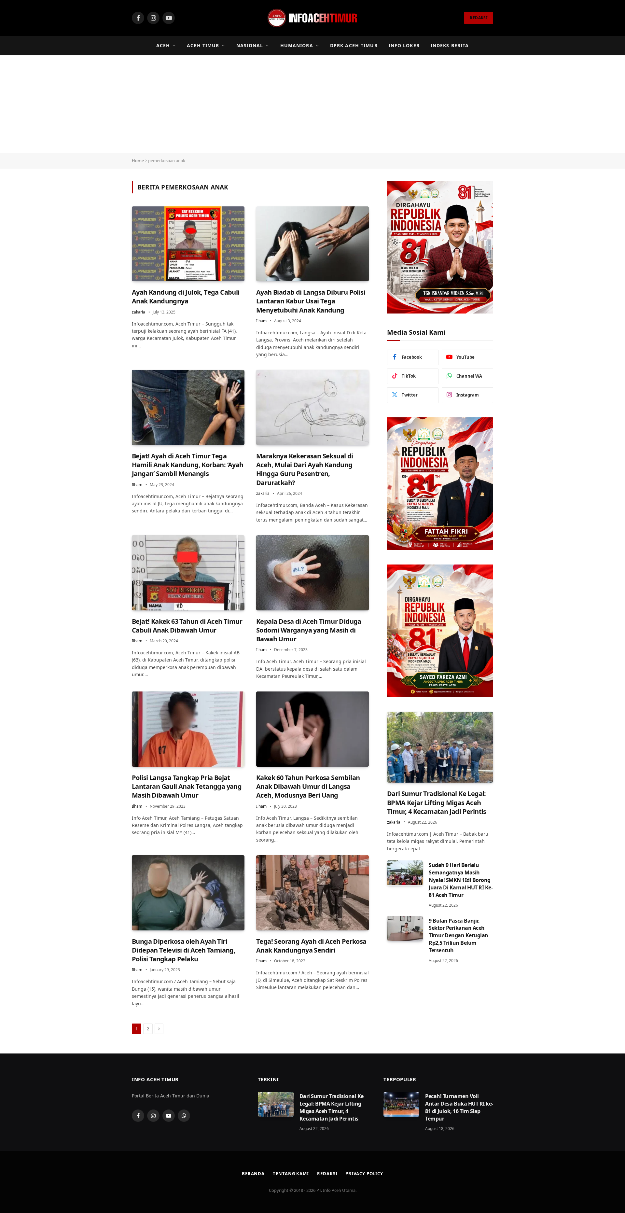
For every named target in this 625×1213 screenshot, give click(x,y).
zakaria (138, 312)
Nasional (249, 45)
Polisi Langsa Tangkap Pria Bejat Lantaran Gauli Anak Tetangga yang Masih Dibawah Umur (187, 786)
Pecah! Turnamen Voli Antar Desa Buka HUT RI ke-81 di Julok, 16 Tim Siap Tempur (459, 1107)
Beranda (253, 1174)
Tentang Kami (291, 1174)
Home (138, 160)
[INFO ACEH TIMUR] (312, 18)
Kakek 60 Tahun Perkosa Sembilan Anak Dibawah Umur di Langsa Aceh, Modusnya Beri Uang (308, 786)
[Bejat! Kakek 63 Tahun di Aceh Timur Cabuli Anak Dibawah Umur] (188, 572)
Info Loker (404, 45)
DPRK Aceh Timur (354, 45)
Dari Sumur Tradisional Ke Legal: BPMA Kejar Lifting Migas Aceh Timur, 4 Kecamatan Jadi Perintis (436, 802)
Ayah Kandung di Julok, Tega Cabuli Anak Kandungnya (186, 296)
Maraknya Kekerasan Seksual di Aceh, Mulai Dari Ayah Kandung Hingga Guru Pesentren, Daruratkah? (304, 469)
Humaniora (296, 45)
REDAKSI (479, 18)
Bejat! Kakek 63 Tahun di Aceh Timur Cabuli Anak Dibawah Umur (187, 625)
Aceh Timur (203, 45)
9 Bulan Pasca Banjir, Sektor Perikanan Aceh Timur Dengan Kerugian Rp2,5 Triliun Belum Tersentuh (458, 935)
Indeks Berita (450, 45)
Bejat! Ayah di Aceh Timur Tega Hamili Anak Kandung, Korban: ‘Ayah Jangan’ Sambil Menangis (187, 465)
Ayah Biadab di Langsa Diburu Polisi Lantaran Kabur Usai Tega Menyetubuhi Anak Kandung (310, 301)
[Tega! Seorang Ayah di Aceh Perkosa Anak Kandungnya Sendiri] (312, 892)
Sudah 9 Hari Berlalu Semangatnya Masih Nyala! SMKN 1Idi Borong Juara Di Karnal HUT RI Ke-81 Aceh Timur (461, 879)
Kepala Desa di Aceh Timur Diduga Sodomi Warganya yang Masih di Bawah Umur (308, 630)
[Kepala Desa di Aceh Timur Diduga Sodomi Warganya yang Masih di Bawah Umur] (312, 572)
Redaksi (327, 1174)
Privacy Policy (364, 1174)
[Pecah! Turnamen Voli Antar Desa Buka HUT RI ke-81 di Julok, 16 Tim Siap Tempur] (401, 1104)
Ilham (261, 321)
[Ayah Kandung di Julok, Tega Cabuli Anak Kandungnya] (188, 244)
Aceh (163, 45)
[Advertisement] (312, 104)
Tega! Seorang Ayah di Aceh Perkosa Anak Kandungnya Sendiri (311, 946)
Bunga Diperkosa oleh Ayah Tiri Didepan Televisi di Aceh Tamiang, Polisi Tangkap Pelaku (183, 950)
